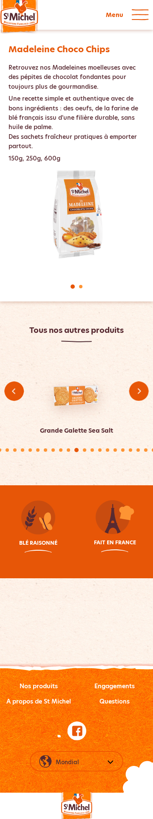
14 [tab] (100, 450)
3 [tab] (15, 450)
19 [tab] (138, 450)
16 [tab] (115, 450)
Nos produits (39, 686)
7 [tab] (45, 450)
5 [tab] (30, 450)
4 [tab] (22, 450)
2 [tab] (81, 286)
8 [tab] (53, 450)
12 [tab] (84, 450)
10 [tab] (68, 450)
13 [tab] (92, 450)
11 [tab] (76, 450)
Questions (114, 701)
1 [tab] (72, 286)
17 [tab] (123, 450)
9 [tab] (61, 450)
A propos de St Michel (38, 701)
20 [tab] (146, 450)
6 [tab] (38, 450)
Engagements (114, 686)
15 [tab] (107, 450)
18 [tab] (130, 450)
